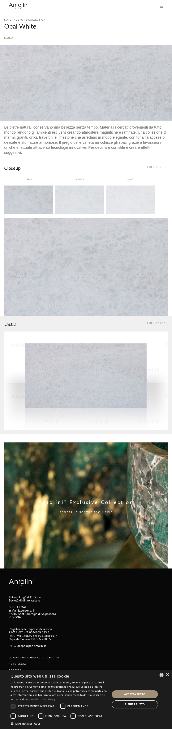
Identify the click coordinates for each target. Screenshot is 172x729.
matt (130, 179)
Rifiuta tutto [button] (135, 704)
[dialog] (86, 699)
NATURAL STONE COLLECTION (25, 19)
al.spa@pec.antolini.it (31, 645)
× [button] (167, 674)
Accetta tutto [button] (134, 694)
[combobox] (161, 675)
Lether (79, 179)
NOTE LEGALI (18, 663)
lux (29, 179)
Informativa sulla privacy (40, 699)
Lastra (10, 324)
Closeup (12, 167)
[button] (58, 723)
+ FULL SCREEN (156, 167)
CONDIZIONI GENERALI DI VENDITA (34, 657)
